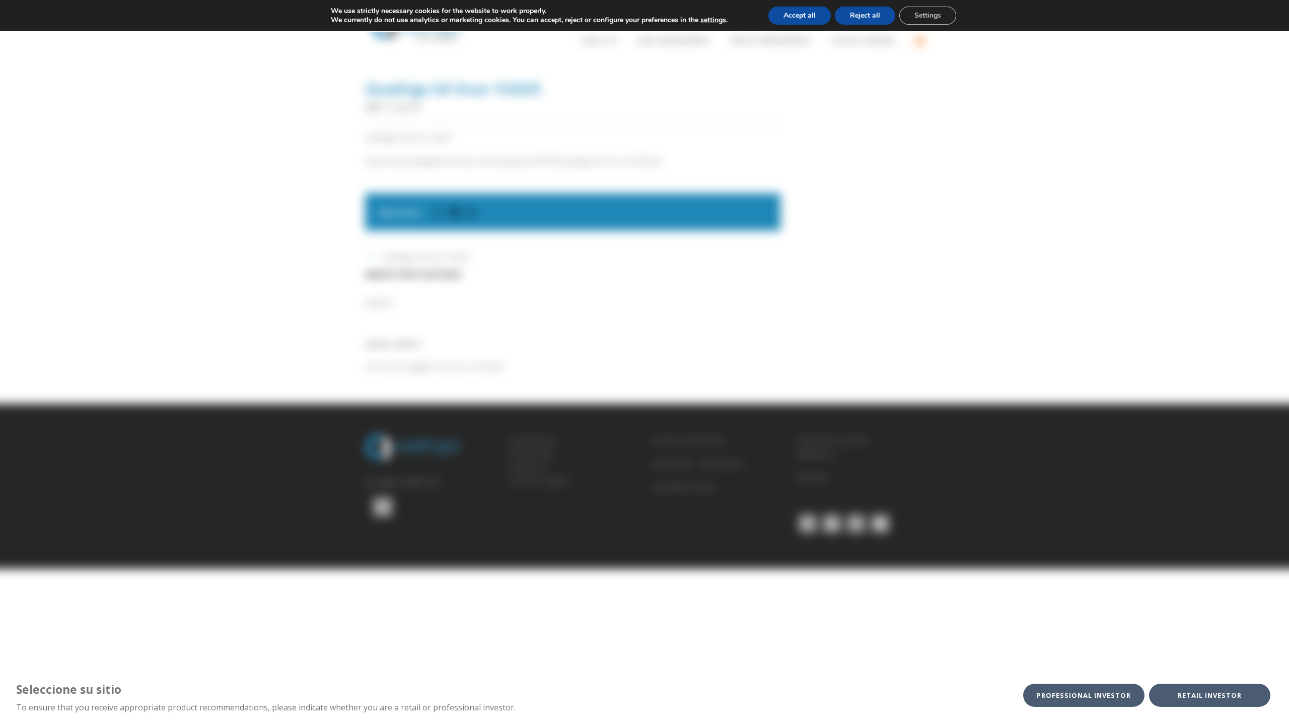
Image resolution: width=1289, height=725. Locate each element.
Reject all (865, 15)
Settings (927, 15)
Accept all (799, 15)
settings (713, 20)
